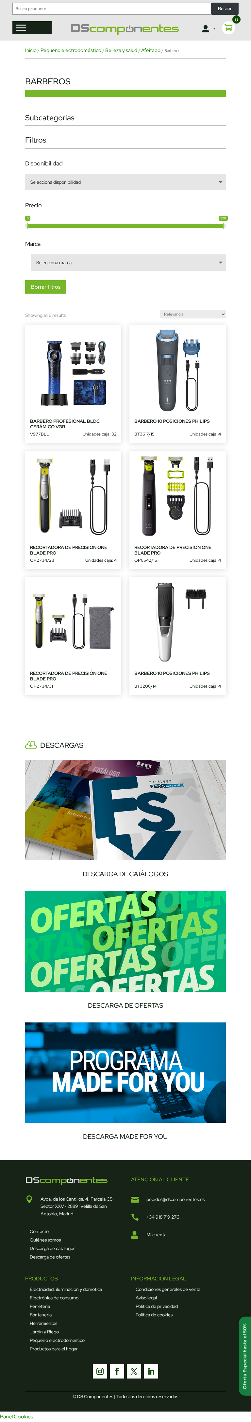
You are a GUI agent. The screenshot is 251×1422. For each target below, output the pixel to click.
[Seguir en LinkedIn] (151, 1371)
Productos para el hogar (54, 1349)
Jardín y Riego (44, 1332)
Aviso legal (146, 1298)
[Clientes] (208, 29)
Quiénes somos (45, 1240)
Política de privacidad (157, 1306)
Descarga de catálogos (52, 1248)
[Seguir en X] (134, 1371)
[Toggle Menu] (21, 28)
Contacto (39, 1231)
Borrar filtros (45, 286)
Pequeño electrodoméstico (71, 50)
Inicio (31, 50)
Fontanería (41, 1315)
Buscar (225, 8)
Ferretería (40, 1306)
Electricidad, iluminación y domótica (66, 1289)
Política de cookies (154, 1315)
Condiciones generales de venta (168, 1289)
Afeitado (150, 50)
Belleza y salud (121, 50)
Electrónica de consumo (54, 1298)
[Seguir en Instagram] (100, 1371)
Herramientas (43, 1323)
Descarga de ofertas (50, 1257)
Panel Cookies (16, 1416)
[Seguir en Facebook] (117, 1371)
